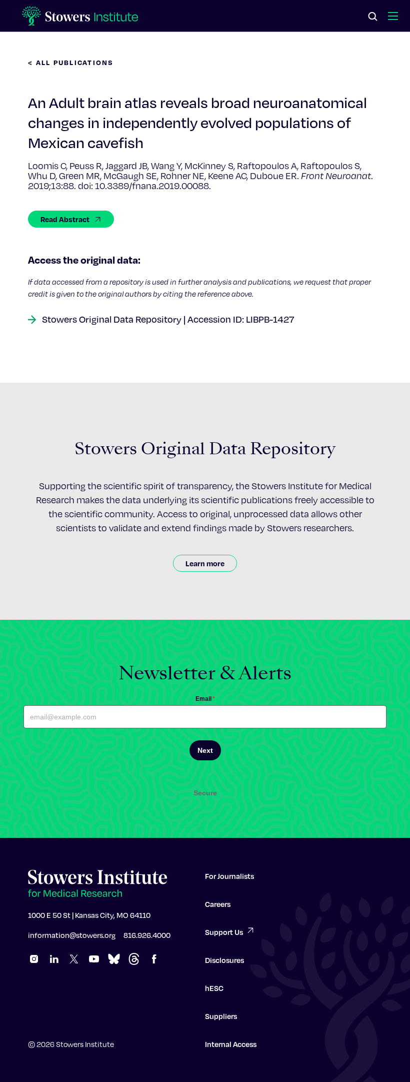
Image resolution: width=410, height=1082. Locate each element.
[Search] (373, 17)
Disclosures (224, 959)
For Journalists (229, 875)
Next (205, 750)
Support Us (224, 931)
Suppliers (221, 1015)
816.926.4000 (147, 934)
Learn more (205, 563)
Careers (217, 903)
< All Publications (71, 62)
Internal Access (230, 1043)
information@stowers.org (72, 934)
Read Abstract (65, 219)
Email (205, 698)
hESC (214, 987)
